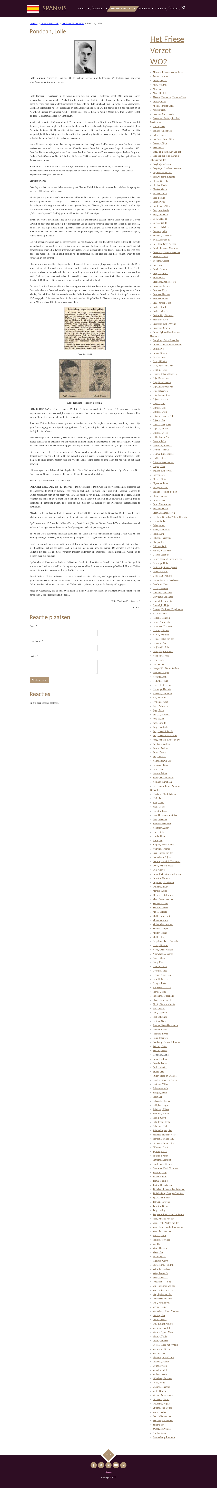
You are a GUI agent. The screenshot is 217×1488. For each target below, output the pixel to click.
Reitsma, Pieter (160, 1050)
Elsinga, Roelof (160, 487)
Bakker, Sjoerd (160, 135)
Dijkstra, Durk (160, 412)
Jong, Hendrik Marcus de (165, 735)
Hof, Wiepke (159, 664)
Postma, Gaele (159, 1021)
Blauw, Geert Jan (161, 181)
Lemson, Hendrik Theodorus (166, 861)
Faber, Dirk (158, 534)
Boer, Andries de (161, 210)
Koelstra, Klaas (160, 811)
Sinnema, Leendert (162, 1160)
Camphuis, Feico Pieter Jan (166, 340)
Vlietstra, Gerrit (160, 1261)
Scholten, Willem (161, 1113)
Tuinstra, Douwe (161, 1206)
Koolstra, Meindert (162, 823)
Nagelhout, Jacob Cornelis (165, 941)
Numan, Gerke (160, 966)
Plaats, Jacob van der (163, 1000)
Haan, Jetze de (159, 613)
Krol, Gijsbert (159, 832)
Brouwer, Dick (160, 290)
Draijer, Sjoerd (160, 458)
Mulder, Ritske (160, 933)
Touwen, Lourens (161, 1202)
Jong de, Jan (158, 718)
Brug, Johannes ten (162, 303)
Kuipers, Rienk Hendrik (164, 844)
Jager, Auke (158, 710)
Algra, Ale (158, 89)
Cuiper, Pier (158, 349)
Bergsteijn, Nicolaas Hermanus (167, 168)
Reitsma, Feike (160, 1046)
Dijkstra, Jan (159, 420)
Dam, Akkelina (160, 361)
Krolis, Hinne (159, 836)
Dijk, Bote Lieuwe (162, 382)
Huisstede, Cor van (162, 685)
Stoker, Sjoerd (159, 1176)
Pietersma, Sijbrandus (163, 996)
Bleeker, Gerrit (160, 189)
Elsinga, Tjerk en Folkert (165, 492)
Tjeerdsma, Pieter (161, 1197)
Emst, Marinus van (162, 504)
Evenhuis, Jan (159, 521)
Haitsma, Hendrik (161, 618)
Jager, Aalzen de (160, 706)
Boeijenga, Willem (162, 206)
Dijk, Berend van (161, 378)
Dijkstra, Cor (159, 403)
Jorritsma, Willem (161, 744)
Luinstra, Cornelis (161, 878)
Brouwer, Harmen (161, 294)
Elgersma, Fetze (160, 483)
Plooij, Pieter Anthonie (164, 1004)
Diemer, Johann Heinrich (165, 374)
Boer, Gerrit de (160, 219)
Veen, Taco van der (162, 1231)
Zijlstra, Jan (158, 1425)
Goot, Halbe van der (162, 576)
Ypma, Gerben (159, 1412)
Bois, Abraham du (161, 239)
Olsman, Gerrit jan (162, 975)
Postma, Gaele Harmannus (165, 1025)
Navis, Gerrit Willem (163, 949)
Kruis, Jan (157, 840)
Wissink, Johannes (161, 1387)
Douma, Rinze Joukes (163, 454)
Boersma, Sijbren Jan (163, 235)
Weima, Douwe (160, 1307)
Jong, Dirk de (159, 723)
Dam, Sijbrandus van (163, 365)
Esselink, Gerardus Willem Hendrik (170, 517)
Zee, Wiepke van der (163, 1420)
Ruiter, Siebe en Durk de (164, 1076)
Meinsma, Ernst (160, 907)
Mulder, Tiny (159, 937)
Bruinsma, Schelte (161, 328)
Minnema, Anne (160, 920)
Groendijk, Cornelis (162, 601)
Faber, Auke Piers (161, 529)
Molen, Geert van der (163, 924)
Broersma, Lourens (162, 286)
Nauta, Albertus (160, 945)
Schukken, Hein (160, 1126)
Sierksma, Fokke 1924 (163, 1143)
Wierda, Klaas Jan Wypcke (165, 1345)
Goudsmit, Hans (160, 584)
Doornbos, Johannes (162, 445)
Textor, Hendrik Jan (162, 1185)
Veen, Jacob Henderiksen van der (168, 1227)
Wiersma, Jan (159, 1353)
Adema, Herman (160, 76)
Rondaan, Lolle (94, 23)
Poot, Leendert (160, 1012)
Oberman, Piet (160, 970)
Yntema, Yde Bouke (162, 1408)
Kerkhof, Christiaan (162, 782)
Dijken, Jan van (160, 399)
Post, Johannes (160, 1017)
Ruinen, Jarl (158, 1071)
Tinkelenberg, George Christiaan (168, 1193)
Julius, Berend (159, 752)
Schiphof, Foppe (161, 1105)
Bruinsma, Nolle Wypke (164, 324)
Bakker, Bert (159, 126)
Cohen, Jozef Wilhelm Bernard (167, 344)
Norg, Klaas (158, 962)
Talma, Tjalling (160, 1181)
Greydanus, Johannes (163, 597)
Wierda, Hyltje (160, 1336)
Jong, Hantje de (160, 727)
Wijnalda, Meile (160, 1370)
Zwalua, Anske (160, 1433)
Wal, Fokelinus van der (164, 1286)
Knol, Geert (158, 802)
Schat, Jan (157, 1097)
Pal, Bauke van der (162, 987)
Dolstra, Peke (159, 441)
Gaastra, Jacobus (161, 554)
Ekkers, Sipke (159, 479)
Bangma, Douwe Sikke (164, 139)
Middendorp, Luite (162, 916)
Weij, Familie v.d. (161, 1302)
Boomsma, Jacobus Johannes (166, 252)
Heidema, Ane (159, 643)
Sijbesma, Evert (160, 1147)
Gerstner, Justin (160, 571)
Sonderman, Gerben (162, 1164)
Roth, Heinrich (160, 1067)
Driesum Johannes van (163, 462)
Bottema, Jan (159, 277)
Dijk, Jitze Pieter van (163, 386)
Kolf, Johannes (160, 819)
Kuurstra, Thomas (161, 849)
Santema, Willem (161, 1084)
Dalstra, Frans (159, 357)
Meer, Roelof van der (163, 899)
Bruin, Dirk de (160, 307)
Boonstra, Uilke (160, 256)
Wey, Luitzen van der (163, 1324)
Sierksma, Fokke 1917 (163, 1139)
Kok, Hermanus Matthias (165, 815)
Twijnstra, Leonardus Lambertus (168, 1214)
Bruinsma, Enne (160, 319)
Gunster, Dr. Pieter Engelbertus (168, 609)
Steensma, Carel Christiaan (166, 1168)
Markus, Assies (160, 891)
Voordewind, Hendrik (163, 1265)
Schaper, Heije (160, 1092)
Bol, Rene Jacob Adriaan (164, 244)
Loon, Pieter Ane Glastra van (167, 874)
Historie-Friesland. (49, 23)
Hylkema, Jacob (160, 702)
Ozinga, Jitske (159, 983)
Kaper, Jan (158, 769)
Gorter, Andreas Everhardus (166, 580)
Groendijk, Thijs (161, 605)
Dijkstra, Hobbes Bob (163, 416)
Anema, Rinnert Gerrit (163, 106)
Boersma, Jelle (160, 231)
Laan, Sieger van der (163, 853)
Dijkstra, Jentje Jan (162, 424)
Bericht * (34, 656)
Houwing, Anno (160, 681)
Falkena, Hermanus (162, 538)
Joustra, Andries (160, 748)
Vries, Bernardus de (162, 1269)
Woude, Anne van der (163, 1395)
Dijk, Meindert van (162, 395)
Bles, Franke (159, 198)
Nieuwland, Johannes (163, 954)
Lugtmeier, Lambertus (163, 882)
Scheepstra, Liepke (162, 1101)
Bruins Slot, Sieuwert (163, 315)
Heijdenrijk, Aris (161, 647)
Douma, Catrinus (161, 449)
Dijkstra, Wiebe (160, 433)
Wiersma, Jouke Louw (163, 1357)
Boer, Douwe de (160, 214)
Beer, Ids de (158, 147)
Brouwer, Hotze (160, 298)
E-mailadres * (36, 641)
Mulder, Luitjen (160, 928)
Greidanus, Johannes (162, 592)
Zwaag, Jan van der (162, 1429)
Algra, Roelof (159, 93)
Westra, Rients (159, 1319)
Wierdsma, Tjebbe (161, 1349)
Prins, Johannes (160, 1038)
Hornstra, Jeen (159, 677)
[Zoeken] (184, 8)
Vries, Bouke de (160, 1273)
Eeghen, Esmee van (162, 470)
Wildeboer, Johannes (162, 1378)
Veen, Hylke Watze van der (166, 1223)
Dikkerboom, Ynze (162, 437)
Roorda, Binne (160, 1063)
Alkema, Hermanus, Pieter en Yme (169, 97)
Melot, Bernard (160, 912)
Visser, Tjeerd (159, 1256)
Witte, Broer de (160, 1391)
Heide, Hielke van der (163, 639)
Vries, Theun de (160, 1277)
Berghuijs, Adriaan (162, 164)
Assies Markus (159, 110)
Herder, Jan (158, 660)
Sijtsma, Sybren (160, 1155)
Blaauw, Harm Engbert (164, 176)
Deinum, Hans (159, 370)
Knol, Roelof (159, 807)
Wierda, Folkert (160, 1340)
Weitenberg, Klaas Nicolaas (166, 1311)
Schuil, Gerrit (159, 1118)
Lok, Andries (159, 869)
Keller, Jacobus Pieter (163, 777)
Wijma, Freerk (160, 1366)
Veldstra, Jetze (159, 1235)
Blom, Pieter (159, 202)
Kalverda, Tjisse (160, 765)
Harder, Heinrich (161, 634)
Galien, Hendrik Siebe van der (167, 559)
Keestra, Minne (160, 773)
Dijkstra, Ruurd (160, 428)
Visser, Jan (158, 1252)
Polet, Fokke (159, 1008)
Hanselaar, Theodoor (163, 626)
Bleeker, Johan (160, 193)
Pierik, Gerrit (159, 992)
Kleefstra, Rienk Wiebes (164, 794)
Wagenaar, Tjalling (162, 1281)
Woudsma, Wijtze (161, 1403)
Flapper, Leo (159, 542)
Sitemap (108, 1472)
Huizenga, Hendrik (162, 689)
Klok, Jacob (158, 798)
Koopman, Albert (161, 828)
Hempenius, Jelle (161, 655)
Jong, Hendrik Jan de (163, 731)
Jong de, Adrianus (161, 714)
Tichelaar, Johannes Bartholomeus (169, 1189)
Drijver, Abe (159, 466)
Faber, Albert (159, 525)
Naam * (33, 626)
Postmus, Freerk (160, 1033)
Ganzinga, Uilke (160, 563)
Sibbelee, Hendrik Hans (164, 1134)
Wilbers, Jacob (160, 1374)
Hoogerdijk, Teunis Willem (166, 668)
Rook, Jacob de (160, 1059)
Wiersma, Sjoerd (161, 1361)
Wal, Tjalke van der (162, 1294)
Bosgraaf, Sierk (160, 273)
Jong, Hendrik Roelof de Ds (166, 739)
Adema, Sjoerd (160, 80)
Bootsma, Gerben (161, 261)
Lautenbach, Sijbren (162, 857)
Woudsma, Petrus (161, 1399)
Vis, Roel (157, 1244)
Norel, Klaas (159, 958)
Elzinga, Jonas (159, 496)
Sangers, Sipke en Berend (165, 1080)
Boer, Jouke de (160, 223)
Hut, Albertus (159, 697)
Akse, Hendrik (159, 85)
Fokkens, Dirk (159, 546)
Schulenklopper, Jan (162, 1130)
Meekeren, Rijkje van (163, 895)
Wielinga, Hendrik (161, 1328)
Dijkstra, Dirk (159, 407)
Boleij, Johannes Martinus (165, 248)
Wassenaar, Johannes (162, 1298)
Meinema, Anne (160, 903)
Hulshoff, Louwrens (162, 693)
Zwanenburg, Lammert (164, 1437)
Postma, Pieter (160, 1029)
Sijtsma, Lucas (160, 1151)
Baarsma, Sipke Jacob (163, 114)
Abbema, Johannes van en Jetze (168, 72)
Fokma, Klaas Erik (162, 550)
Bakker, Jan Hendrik (162, 131)
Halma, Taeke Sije (161, 622)
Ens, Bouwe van (160, 508)
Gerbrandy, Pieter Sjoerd (165, 567)
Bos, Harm (158, 265)
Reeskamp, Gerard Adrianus (166, 1042)
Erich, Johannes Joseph (164, 513)
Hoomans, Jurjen (161, 672)
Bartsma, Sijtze (160, 143)
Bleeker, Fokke (160, 185)
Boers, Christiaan (161, 227)
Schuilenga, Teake (161, 1122)
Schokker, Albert (161, 1109)
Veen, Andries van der (163, 1218)
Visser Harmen (160, 1248)
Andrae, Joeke (159, 101)
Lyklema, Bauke (160, 886)
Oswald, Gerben (160, 979)
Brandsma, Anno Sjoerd (164, 282)
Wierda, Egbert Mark (163, 1332)
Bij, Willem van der (162, 172)
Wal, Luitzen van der (163, 1290)
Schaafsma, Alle (160, 1088)
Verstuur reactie (39, 680)
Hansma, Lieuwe (161, 630)
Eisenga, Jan (159, 475)
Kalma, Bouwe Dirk (162, 761)
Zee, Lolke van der (162, 1416)
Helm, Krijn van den (163, 651)
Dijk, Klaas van (160, 391)
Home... (33, 23)
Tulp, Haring (159, 1210)
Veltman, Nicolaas (161, 1240)
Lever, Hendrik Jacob (163, 865)
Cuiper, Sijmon (160, 353)
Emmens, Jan (159, 500)
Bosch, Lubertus (160, 269)
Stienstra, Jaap (159, 1172)
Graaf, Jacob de (160, 588)
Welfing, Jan (159, 1315)
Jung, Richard (159, 756)
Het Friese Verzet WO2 (73, 23)
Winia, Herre (159, 1382)
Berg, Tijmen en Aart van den (167, 152)
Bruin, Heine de (160, 311)
